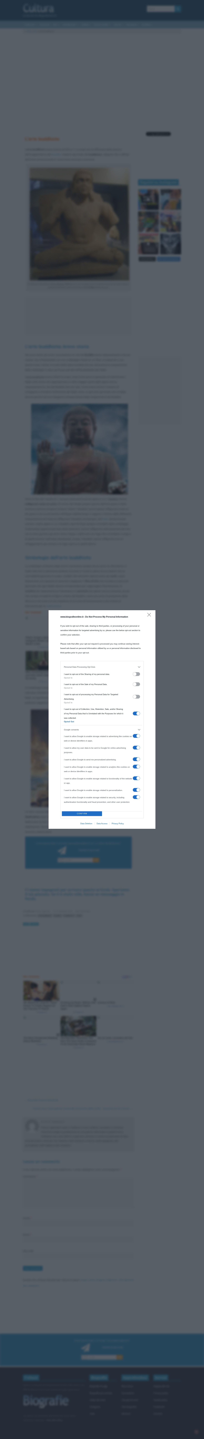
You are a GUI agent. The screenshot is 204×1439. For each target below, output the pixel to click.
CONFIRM (82, 814)
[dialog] (102, 719)
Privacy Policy (118, 823)
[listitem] (102, 667)
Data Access (102, 823)
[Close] (150, 615)
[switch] (136, 674)
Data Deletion (86, 823)
